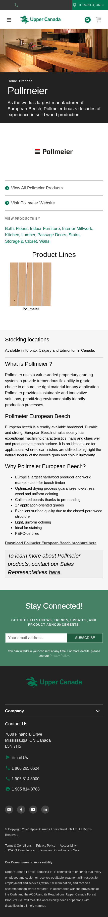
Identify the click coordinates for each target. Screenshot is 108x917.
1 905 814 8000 (25, 779)
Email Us (20, 757)
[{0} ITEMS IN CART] (99, 20)
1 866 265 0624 (25, 768)
